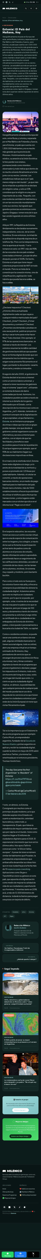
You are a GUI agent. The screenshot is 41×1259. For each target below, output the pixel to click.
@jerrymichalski (13, 785)
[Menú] (36, 8)
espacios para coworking (19, 869)
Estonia (31, 912)
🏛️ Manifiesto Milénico (27, 1192)
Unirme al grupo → (20, 1110)
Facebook (20, 1255)
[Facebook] (3, 2)
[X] (14, 1207)
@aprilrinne (26, 782)
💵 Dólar (29, 2)
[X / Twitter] (9, 2)
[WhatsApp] (24, 1207)
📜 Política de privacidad (28, 1195)
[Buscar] (26, 8)
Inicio (4, 17)
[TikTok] (12, 2)
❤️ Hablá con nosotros (27, 1189)
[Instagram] (6, 2)
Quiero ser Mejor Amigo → (20, 1136)
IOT (5, 916)
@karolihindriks (12, 782)
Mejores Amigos (9, 1198)
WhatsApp (8, 1255)
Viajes (12, 916)
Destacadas (12, 17)
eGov (24, 912)
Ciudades (16, 912)
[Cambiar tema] (31, 8)
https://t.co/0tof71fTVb (17, 779)
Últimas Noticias (8, 1192)
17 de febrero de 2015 (15, 793)
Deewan (13, 1213)
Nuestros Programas (10, 1195)
